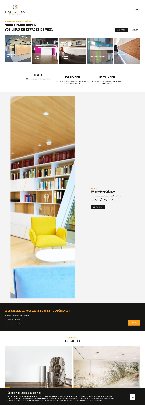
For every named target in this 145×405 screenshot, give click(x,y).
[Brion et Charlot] (11, 7)
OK (133, 397)
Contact (134, 318)
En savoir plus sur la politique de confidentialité (49, 400)
